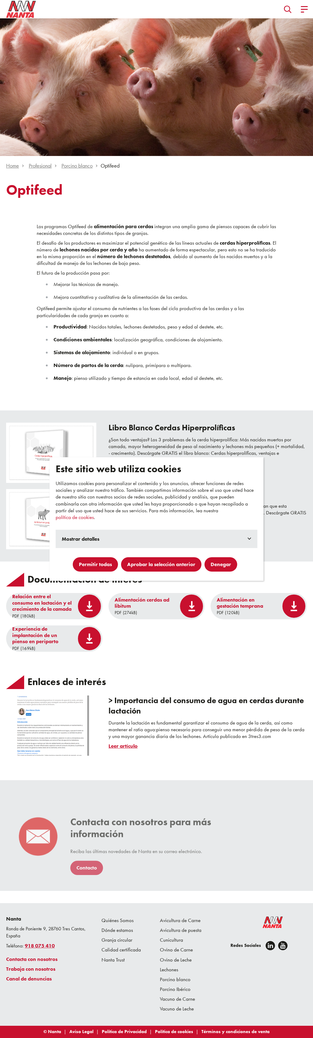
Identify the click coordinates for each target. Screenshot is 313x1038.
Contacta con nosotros (31, 959)
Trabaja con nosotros (30, 969)
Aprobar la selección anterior (161, 564)
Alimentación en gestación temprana (240, 603)
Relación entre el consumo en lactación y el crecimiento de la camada (42, 602)
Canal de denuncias (29, 978)
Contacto (86, 867)
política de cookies (75, 517)
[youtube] (283, 945)
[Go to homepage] (21, 9)
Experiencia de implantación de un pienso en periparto (35, 635)
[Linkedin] (270, 945)
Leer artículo (123, 746)
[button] (287, 9)
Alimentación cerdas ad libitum (142, 603)
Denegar (221, 564)
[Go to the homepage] (268, 923)
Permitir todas (95, 564)
